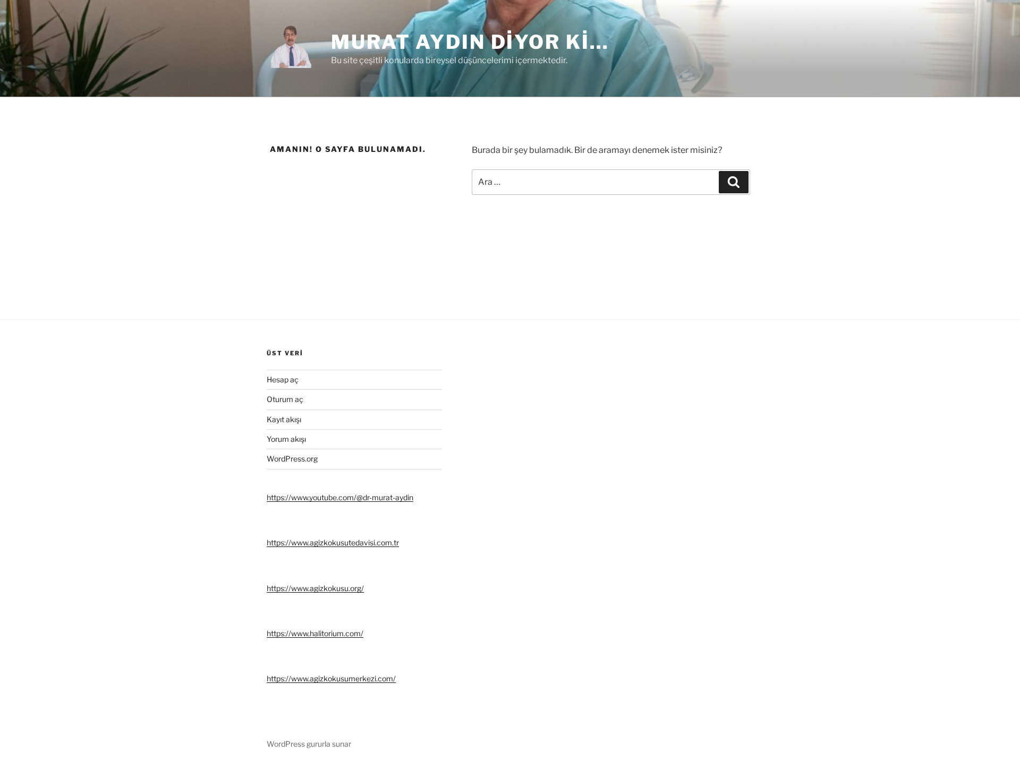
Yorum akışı (286, 438)
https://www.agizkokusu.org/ (315, 588)
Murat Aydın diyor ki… (470, 42)
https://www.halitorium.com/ (315, 633)
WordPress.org (292, 458)
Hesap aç (283, 379)
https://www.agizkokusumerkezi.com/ (331, 678)
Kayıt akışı (284, 419)
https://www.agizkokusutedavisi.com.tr (333, 542)
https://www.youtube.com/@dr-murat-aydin (340, 497)
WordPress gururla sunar (309, 743)
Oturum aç (285, 399)
